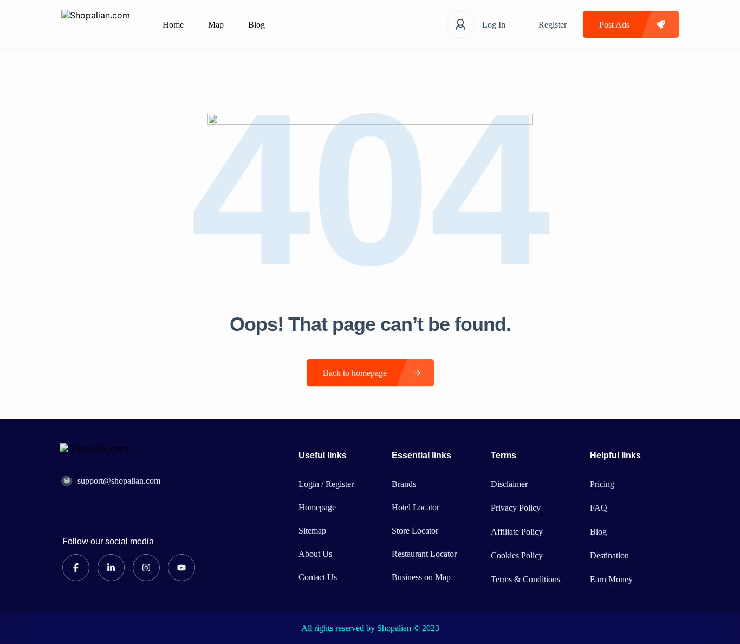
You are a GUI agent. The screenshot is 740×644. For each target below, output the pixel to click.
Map (216, 24)
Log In (493, 24)
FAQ (598, 507)
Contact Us (317, 577)
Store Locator (415, 530)
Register (552, 24)
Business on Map (421, 577)
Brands (404, 484)
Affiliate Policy (517, 531)
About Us (315, 553)
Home (173, 24)
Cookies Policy (517, 555)
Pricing (602, 484)
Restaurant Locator (424, 553)
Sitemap (312, 530)
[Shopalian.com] (95, 25)
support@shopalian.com (118, 480)
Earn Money (611, 579)
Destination (609, 555)
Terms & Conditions (525, 579)
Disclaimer (509, 484)
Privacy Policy (516, 507)
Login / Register (326, 484)
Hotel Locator (415, 507)
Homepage (317, 507)
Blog (256, 24)
